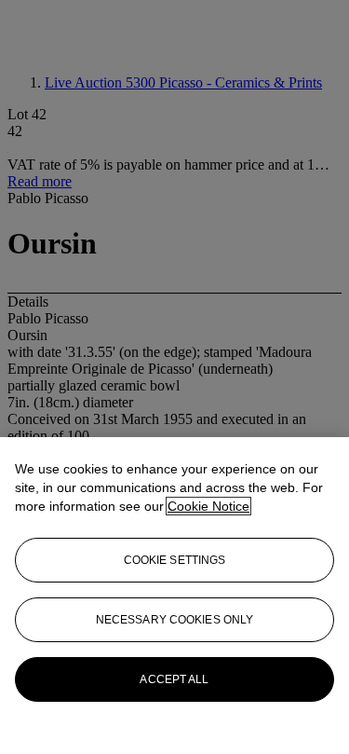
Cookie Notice (208, 506)
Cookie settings (175, 560)
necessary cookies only (175, 619)
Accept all (174, 679)
